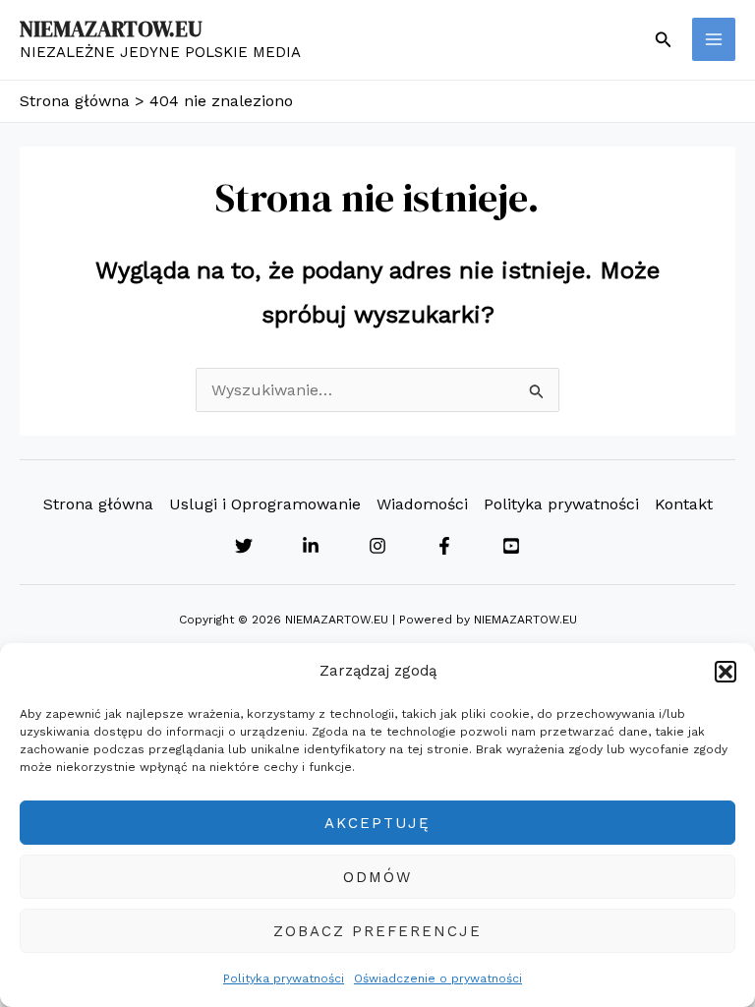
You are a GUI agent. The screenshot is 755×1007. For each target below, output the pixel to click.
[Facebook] (444, 546)
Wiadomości (422, 504)
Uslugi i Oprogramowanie (265, 504)
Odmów (377, 877)
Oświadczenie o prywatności (438, 978)
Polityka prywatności (283, 978)
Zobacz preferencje (377, 931)
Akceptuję (377, 823)
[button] (725, 671)
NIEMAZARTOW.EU (111, 28)
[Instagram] (377, 546)
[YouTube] (511, 546)
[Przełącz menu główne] (713, 39)
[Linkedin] (310, 546)
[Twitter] (244, 546)
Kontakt (684, 504)
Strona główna (98, 504)
